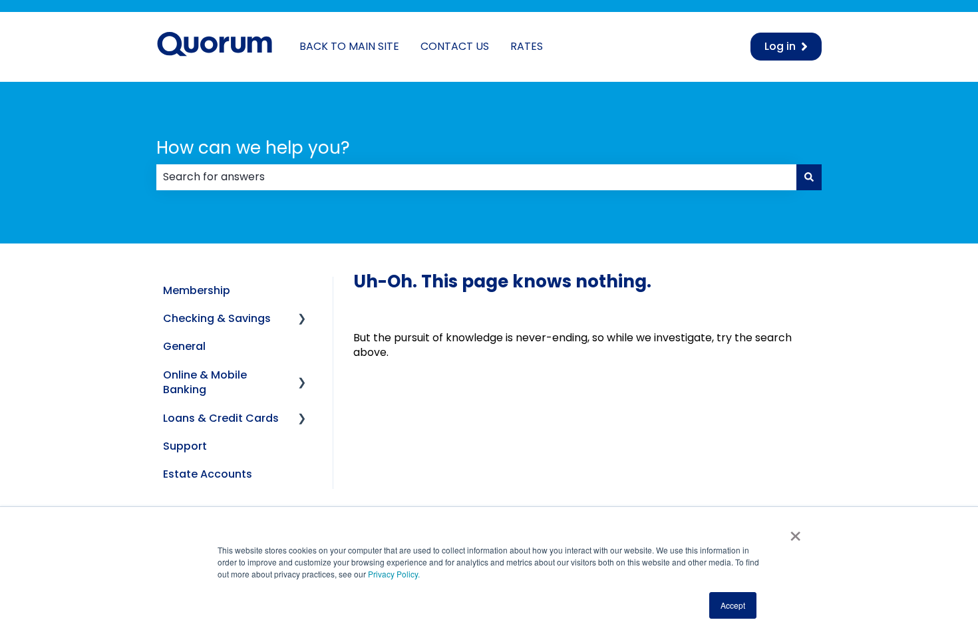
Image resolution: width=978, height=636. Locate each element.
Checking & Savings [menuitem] (217, 318)
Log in (780, 46)
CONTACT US (454, 46)
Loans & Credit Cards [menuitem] (221, 418)
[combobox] (476, 177)
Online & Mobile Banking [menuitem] (205, 382)
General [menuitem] (184, 346)
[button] (302, 319)
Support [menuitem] (185, 446)
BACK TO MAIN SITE (349, 46)
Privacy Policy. (393, 573)
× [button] (795, 532)
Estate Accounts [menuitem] (207, 474)
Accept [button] (733, 605)
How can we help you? (253, 148)
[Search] (809, 177)
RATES (526, 46)
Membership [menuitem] (196, 290)
